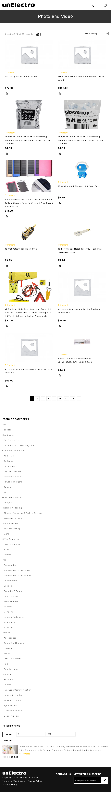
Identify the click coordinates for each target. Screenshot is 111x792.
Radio (7, 664)
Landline (8, 648)
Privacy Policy (35, 781)
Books (5, 424)
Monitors (8, 612)
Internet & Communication (17, 690)
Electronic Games (13, 710)
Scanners (9, 554)
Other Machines (12, 544)
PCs (4, 560)
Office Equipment (11, 539)
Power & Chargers (13, 482)
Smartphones (11, 669)
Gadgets (8, 502)
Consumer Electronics (53, 29)
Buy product (7, 93)
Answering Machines (14, 643)
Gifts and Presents (11, 497)
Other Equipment (12, 658)
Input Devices (11, 596)
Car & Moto (8, 435)
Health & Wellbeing (12, 508)
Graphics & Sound (13, 591)
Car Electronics (12, 440)
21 (60, 398)
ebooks (8, 430)
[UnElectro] (18, 5)
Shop (37, 29)
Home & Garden (10, 523)
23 (72, 398)
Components (10, 466)
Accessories (10, 565)
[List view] (42, 34)
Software (7, 674)
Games (7, 684)
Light (6, 534)
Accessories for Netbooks (17, 570)
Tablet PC (9, 627)
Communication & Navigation (19, 445)
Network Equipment (14, 617)
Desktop (8, 586)
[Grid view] (37, 34)
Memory (8, 606)
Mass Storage (11, 601)
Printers (8, 549)
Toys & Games (9, 705)
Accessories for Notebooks (18, 575)
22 (66, 398)
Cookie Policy (10, 784)
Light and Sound (12, 471)
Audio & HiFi (10, 456)
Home (29, 29)
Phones (6, 632)
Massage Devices (13, 518)
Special (8, 487)
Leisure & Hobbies (13, 695)
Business (8, 679)
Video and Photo (12, 700)
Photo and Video (12, 476)
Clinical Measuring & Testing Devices (23, 513)
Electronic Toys (12, 716)
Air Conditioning (12, 528)
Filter (9, 734)
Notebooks (9, 622)
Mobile (7, 653)
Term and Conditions (13, 781)
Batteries (8, 461)
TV (5, 492)
